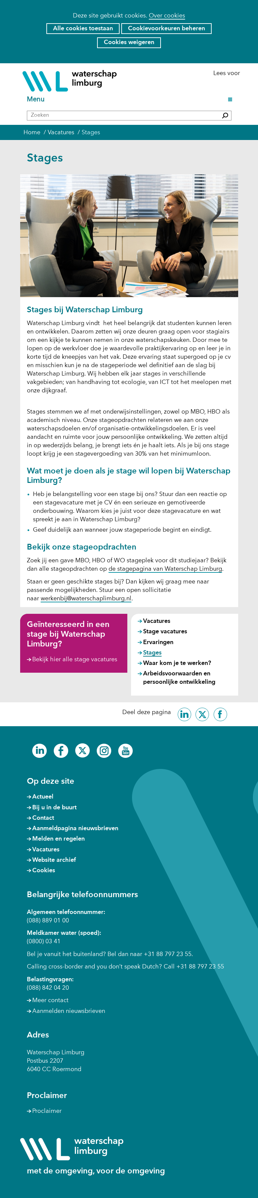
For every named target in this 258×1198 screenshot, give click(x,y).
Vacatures (156, 621)
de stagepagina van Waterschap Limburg (165, 569)
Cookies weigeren (129, 42)
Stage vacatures (165, 632)
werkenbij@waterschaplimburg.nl (86, 599)
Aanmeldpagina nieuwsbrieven (75, 828)
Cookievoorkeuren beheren (166, 29)
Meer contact (50, 1000)
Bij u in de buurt (54, 808)
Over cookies (167, 16)
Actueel (42, 797)
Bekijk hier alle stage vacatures (74, 660)
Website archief (54, 860)
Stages (152, 653)
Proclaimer (46, 1111)
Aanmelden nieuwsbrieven (68, 1011)
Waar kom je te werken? (177, 663)
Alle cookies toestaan (83, 29)
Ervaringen (158, 642)
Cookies (43, 871)
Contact (43, 818)
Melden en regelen (58, 839)
